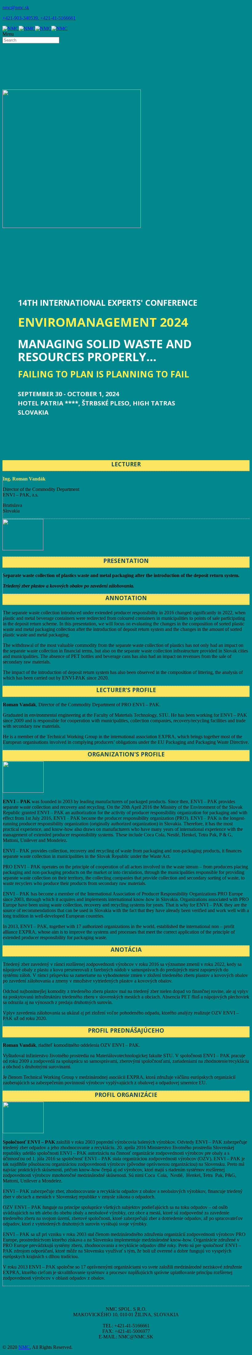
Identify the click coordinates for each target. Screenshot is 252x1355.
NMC (24, 1347)
